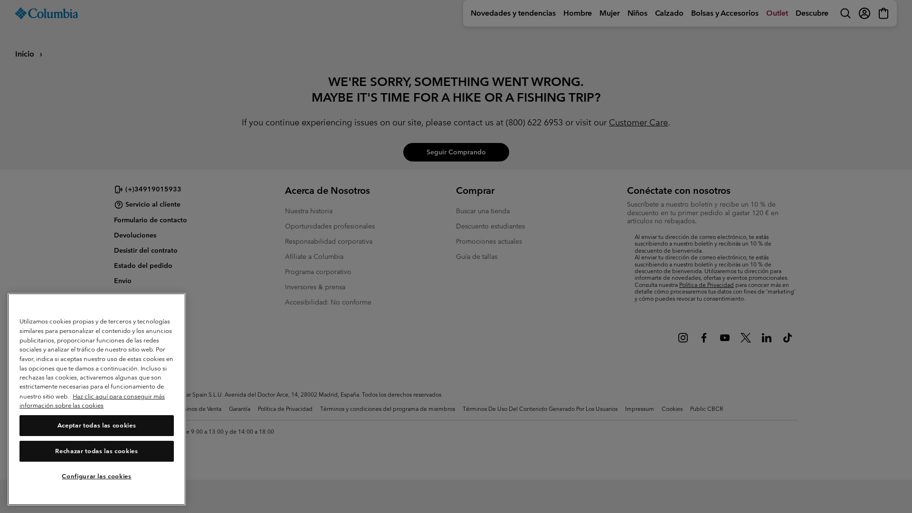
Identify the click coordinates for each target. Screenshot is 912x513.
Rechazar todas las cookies (96, 451)
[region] (97, 399)
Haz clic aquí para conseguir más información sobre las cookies (92, 401)
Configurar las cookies (96, 476)
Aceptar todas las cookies (96, 425)
